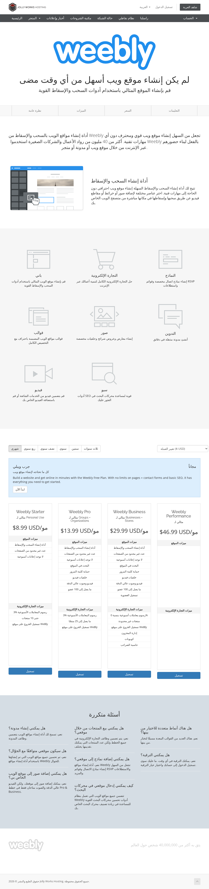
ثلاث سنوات (91, 448)
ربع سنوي (29, 448)
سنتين (75, 448)
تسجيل (30, 671)
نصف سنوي (47, 448)
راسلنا (144, 18)
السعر (127, 110)
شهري (15, 448)
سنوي (63, 448)
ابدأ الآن (20, 489)
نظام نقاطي (126, 18)
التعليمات (174, 110)
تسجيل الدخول (164, 7)
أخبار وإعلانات (55, 18)
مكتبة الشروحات (80, 18)
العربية (144, 7)
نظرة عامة (35, 110)
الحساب (189, 18)
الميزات (81, 110)
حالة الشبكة (104, 18)
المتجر (33, 18)
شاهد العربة (190, 7)
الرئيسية (17, 18)
